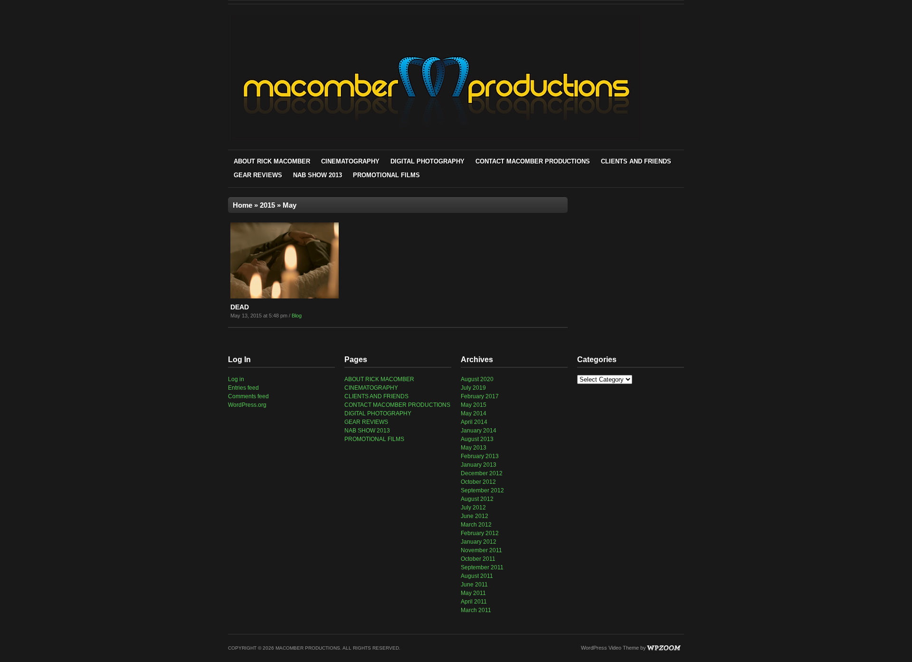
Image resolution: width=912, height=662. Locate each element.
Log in (236, 379)
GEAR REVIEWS (258, 175)
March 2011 (476, 610)
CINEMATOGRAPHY (350, 161)
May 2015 (473, 405)
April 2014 (474, 422)
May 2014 (473, 413)
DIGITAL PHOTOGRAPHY (427, 161)
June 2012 (474, 516)
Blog (297, 315)
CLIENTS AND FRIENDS (636, 161)
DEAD (239, 307)
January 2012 (478, 541)
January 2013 (478, 464)
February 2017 (480, 396)
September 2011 (482, 567)
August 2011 (477, 576)
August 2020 (477, 379)
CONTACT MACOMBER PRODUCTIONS (532, 161)
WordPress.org (247, 405)
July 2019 (473, 387)
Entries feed (243, 387)
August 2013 (477, 439)
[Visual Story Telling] (435, 139)
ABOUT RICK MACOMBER (272, 161)
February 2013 (480, 456)
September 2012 (482, 490)
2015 (267, 205)
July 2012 (473, 507)
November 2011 (481, 550)
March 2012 (476, 524)
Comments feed (248, 396)
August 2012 (477, 499)
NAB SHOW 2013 (317, 175)
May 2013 (473, 447)
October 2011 (478, 559)
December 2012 (482, 473)
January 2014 (478, 430)
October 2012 (478, 482)
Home (242, 205)
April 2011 (474, 601)
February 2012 (480, 533)
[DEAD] (284, 296)
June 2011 (474, 584)
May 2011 (473, 593)
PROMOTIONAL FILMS (386, 175)
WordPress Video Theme (610, 648)
